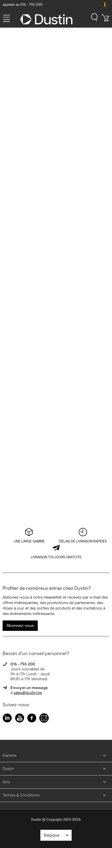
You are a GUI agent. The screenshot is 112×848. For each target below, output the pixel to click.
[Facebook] (31, 718)
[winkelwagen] (105, 20)
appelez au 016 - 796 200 (22, 5)
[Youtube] (19, 718)
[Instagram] (44, 718)
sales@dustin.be (28, 692)
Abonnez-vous (20, 625)
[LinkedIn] (7, 718)
